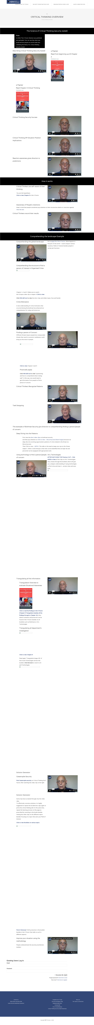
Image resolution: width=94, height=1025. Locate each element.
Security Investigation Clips (41, 4)
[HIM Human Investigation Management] (14, 2)
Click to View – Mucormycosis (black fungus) (51, 439)
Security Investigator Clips (57, 1001)
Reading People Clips (57, 1003)
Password (9, 968)
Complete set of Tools (57, 999)
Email (8, 963)
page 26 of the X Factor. (58, 241)
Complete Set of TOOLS (21, 4)
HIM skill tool (23, 298)
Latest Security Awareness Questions (16, 1003)
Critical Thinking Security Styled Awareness (57, 1008)
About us (78, 999)
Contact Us (16, 999)
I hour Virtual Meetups (57, 1006)
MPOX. (37, 446)
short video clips (35, 437)
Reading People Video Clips (61, 4)
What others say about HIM (16, 1001)
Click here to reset (62, 977)
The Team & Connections (78, 1001)
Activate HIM (57, 1005)
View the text (20, 209)
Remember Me (59, 975)
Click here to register (62, 980)
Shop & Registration (79, 4)
